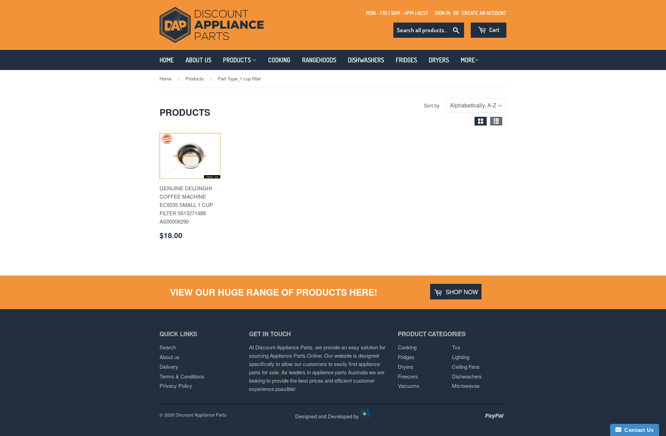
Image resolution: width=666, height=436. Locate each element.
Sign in (442, 13)
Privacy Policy (176, 385)
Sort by (431, 105)
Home (165, 78)
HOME (167, 60)
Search (168, 347)
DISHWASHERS (366, 60)
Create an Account (484, 13)
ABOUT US (198, 60)
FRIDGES (406, 60)
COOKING (279, 60)
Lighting (460, 356)
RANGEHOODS (319, 60)
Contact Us (637, 430)
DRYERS (439, 60)
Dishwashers (467, 376)
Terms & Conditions (182, 376)
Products (195, 78)
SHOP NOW (461, 291)
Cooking (407, 347)
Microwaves (466, 385)
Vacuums (408, 385)
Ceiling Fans (466, 366)
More (468, 60)
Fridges (406, 356)
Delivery (169, 366)
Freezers (408, 376)
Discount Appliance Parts (201, 414)
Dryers (405, 366)
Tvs (456, 347)
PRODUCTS (237, 60)
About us (170, 356)
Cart (494, 29)
